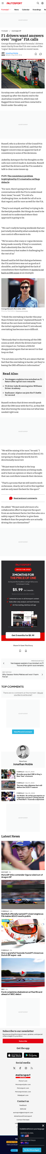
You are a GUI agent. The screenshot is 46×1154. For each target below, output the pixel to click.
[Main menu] (2, 3)
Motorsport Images (22, 311)
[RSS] (31, 1068)
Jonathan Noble (12, 53)
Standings (37, 10)
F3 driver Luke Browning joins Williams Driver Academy (23, 387)
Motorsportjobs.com (23, 1084)
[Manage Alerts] (26, 651)
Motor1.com (23, 1081)
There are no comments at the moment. (23, 694)
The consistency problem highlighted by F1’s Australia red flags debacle (20, 179)
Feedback (23, 1105)
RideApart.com (23, 1095)
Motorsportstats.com (23, 1092)
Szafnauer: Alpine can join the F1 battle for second (23, 394)
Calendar (25, 10)
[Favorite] (35, 54)
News (16, 10)
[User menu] (42, 3)
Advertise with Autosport (23, 1116)
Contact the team (23, 1120)
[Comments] (41, 54)
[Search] (38, 3)
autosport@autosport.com (23, 1112)
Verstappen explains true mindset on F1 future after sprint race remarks (23, 380)
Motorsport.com (23, 1088)
